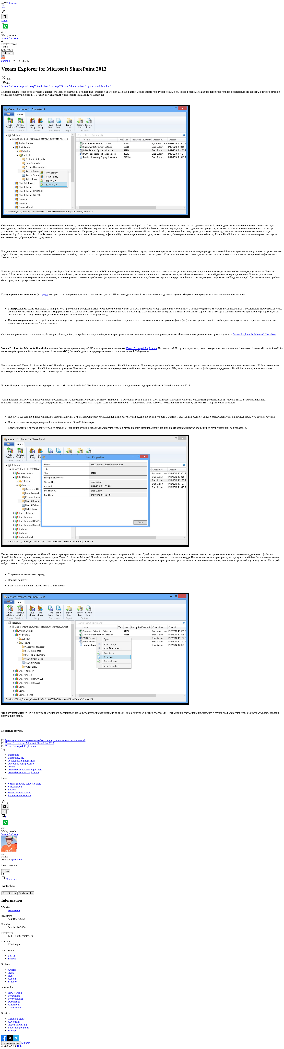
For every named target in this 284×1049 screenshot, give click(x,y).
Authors (12, 978)
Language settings (11, 1043)
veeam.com (14, 910)
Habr (19, 1046)
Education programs (18, 1027)
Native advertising (17, 1024)
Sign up (12, 958)
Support (25, 1042)
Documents (14, 1001)
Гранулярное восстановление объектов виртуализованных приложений (45, 740)
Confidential (14, 1007)
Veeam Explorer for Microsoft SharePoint (254, 334)
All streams (12, 3)
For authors (14, 995)
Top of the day (9, 893)
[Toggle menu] (2, 3)
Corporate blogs (16, 1018)
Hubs (10, 975)
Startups (12, 1030)
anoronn (5, 60)
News (11, 972)
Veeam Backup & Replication (141, 348)
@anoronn (17, 859)
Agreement (13, 1004)
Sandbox (12, 981)
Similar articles (26, 893)
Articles (12, 969)
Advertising (14, 1021)
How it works (15, 992)
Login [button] (4, 20)
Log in (11, 955)
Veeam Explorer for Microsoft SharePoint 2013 (29, 743)
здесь (45, 294)
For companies (15, 998)
